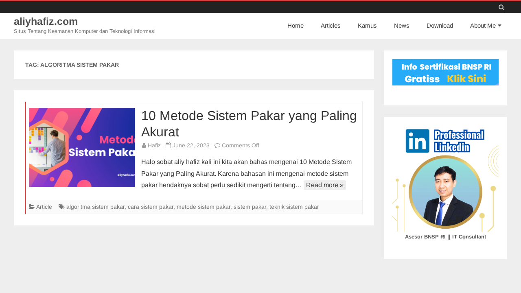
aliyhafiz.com (46, 21)
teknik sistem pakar (294, 206)
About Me (483, 25)
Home (295, 25)
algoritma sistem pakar (95, 206)
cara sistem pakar (150, 206)
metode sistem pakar (203, 206)
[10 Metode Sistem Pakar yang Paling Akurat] (82, 147)
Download (440, 25)
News (401, 25)
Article (44, 206)
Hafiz (154, 145)
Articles (331, 25)
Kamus (367, 25)
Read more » (325, 184)
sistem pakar (250, 206)
